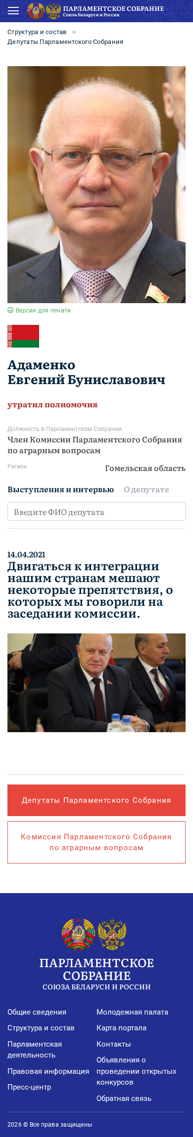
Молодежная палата (132, 1012)
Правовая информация (48, 1071)
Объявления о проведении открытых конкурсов (136, 1071)
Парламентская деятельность (34, 1050)
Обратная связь (123, 1098)
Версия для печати (43, 310)
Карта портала (121, 1027)
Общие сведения (36, 1012)
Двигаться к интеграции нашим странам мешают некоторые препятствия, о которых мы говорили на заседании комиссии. (90, 589)
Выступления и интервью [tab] (60, 489)
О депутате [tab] (146, 489)
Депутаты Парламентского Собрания (65, 41)
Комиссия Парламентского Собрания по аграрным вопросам (96, 842)
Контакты (113, 1044)
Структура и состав (37, 32)
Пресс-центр (29, 1087)
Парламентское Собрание (96, 972)
